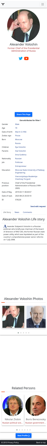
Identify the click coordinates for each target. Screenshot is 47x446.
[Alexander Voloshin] (23, 25)
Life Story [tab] (7, 212)
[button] (18, 333)
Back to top (41, 442)
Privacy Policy (13, 442)
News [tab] (17, 212)
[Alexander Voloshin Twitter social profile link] (21, 58)
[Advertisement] (23, 86)
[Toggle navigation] (43, 4)
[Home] (3, 4)
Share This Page (23, 114)
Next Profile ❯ (23, 435)
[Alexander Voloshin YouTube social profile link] (26, 58)
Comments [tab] (27, 212)
